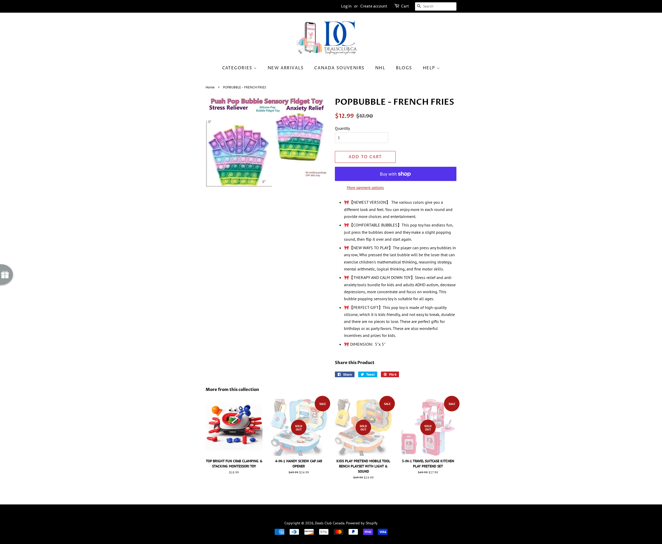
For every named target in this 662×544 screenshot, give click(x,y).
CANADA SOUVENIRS (339, 68)
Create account (373, 6)
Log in (346, 6)
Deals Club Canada (329, 523)
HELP (430, 68)
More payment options (365, 187)
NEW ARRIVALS (286, 68)
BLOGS (404, 68)
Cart (405, 6)
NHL (380, 68)
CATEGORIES (238, 68)
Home (210, 87)
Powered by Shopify (362, 523)
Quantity (342, 128)
